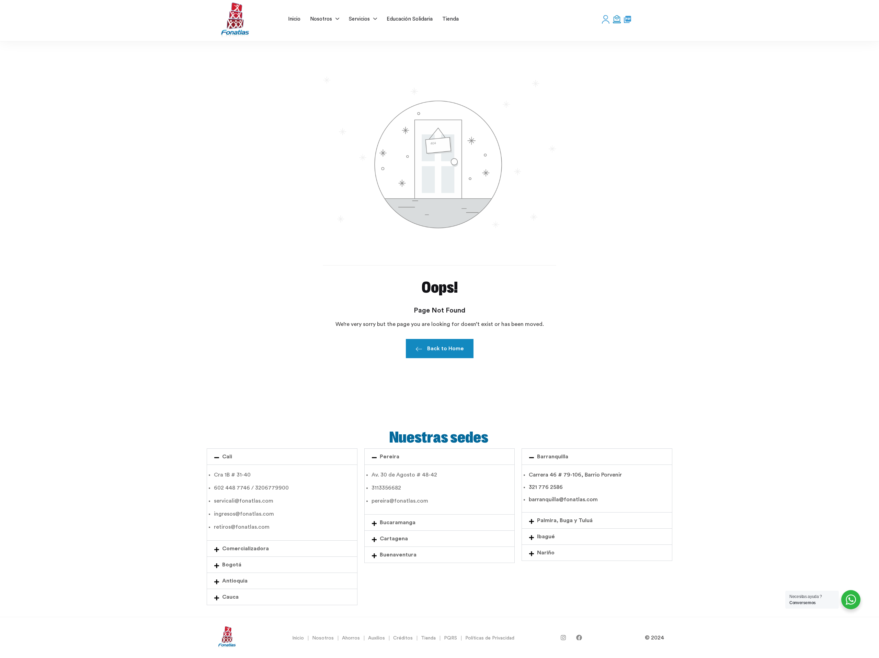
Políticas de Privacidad (489, 638)
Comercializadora (245, 548)
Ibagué (546, 536)
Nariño (546, 552)
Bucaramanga (397, 522)
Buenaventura (398, 554)
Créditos (403, 638)
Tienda (428, 638)
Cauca (230, 597)
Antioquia (235, 581)
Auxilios (376, 638)
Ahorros (351, 638)
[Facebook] (579, 638)
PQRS (450, 638)
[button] (282, 457)
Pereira (389, 456)
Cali (227, 456)
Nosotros (323, 638)
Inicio (298, 638)
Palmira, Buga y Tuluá (565, 520)
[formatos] (627, 19)
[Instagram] (563, 638)
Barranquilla (552, 456)
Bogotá (231, 564)
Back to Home (445, 348)
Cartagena (394, 538)
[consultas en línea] (617, 19)
